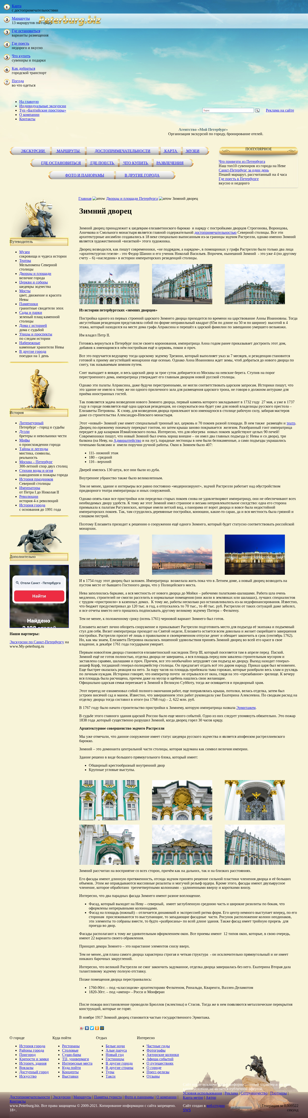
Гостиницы (115, 1059)
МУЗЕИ (192, 151)
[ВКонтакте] (87, 1028)
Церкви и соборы (33, 282)
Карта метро (193, 1097)
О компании (29, 115)
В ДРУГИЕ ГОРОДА (142, 175)
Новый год (115, 1055)
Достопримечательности (30, 1097)
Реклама (231, 1093)
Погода (18, 81)
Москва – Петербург (36, 462)
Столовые (70, 1050)
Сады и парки (30, 312)
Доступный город (34, 1072)
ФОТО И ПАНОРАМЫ (84, 175)
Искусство (28, 1076)
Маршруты (21, 18)
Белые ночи (115, 1046)
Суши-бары (71, 1055)
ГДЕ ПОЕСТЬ (102, 163)
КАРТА (170, 151)
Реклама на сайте (280, 110)
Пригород (27, 1055)
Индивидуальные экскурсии (42, 106)
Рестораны (71, 1046)
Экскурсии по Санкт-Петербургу (37, 642)
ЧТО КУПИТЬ (135, 163)
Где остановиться (26, 31)
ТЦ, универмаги (75, 1059)
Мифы (24, 440)
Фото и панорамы (139, 1097)
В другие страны (119, 1068)
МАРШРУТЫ (68, 151)
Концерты (70, 1072)
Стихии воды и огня (36, 470)
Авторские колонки (163, 1055)
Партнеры (278, 1093)
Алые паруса (116, 1050)
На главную (29, 102)
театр (291, 423)
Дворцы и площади (35, 274)
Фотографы (156, 1050)
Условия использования (202, 1093)
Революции (28, 496)
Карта (16, 6)
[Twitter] (92, 1028)
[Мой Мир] (102, 1028)
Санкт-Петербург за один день (244, 170)
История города (32, 505)
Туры (110, 1072)
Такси (111, 1076)
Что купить (21, 56)
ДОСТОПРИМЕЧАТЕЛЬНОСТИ (122, 151)
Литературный (31, 423)
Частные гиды (158, 1046)
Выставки (70, 1076)
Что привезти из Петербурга (242, 161)
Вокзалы (26, 1068)
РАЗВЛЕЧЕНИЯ (170, 163)
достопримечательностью (215, 232)
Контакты (27, 119)
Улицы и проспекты (35, 334)
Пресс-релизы (158, 1072)
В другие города (32, 351)
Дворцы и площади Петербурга (132, 198)
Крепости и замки (34, 1059)
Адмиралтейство (127, 440)
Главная (84, 198)
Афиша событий (160, 1059)
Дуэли (24, 432)
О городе (154, 1068)
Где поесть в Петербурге (239, 179)
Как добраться (23, 68)
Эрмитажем (246, 708)
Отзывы (153, 1076)
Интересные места (77, 1063)
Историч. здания (32, 1063)
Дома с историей (33, 325)
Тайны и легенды (33, 449)
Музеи (24, 252)
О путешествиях (160, 1063)
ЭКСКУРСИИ (33, 151)
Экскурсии (62, 1097)
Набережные (29, 343)
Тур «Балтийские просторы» (42, 110)
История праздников (36, 479)
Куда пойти (71, 1068)
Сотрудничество (254, 1093)
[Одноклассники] (97, 1028)
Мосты (25, 291)
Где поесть (20, 43)
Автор (211, 1097)
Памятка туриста (108, 1097)
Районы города (31, 1050)
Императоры (29, 488)
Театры (25, 261)
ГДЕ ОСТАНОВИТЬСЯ (61, 163)
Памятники (28, 304)
